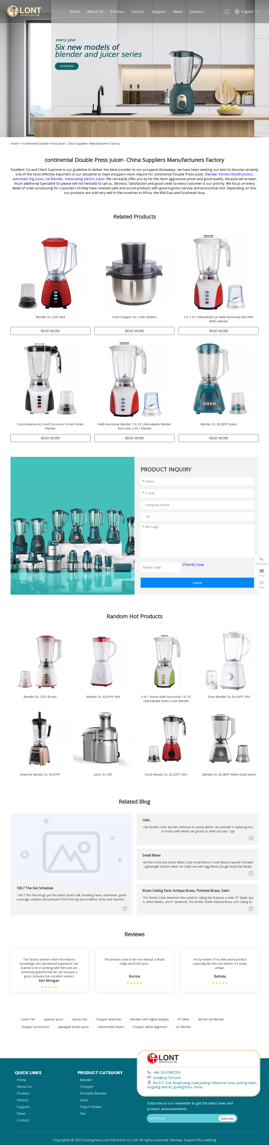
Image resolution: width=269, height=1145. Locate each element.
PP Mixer (183, 1019)
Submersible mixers (111, 1027)
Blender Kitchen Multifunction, (229, 174)
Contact (196, 11)
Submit (197, 583)
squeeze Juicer (53, 1019)
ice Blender (183, 1027)
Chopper (87, 1086)
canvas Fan (79, 1019)
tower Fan (28, 1019)
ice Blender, (55, 179)
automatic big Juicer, (29, 179)
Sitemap (175, 1140)
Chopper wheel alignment (150, 1027)
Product (118, 11)
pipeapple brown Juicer (73, 1027)
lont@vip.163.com (167, 1077)
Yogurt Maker (91, 1106)
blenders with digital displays (149, 1019)
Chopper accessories (35, 1027)
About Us (95, 11)
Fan (83, 1113)
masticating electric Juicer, (85, 179)
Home (75, 11)
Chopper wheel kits (109, 1019)
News (178, 11)
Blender (86, 1080)
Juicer (84, 1100)
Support (159, 11)
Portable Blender (93, 1093)
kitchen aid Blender (211, 1019)
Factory (138, 11)
